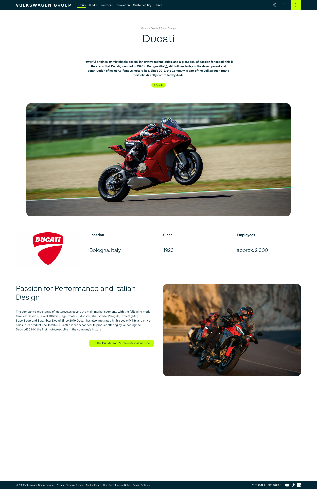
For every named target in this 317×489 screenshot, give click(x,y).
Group (81, 5)
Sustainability (142, 5)
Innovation (123, 5)
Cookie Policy (93, 485)
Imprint (50, 485)
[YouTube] (287, 485)
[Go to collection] (284, 5)
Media (93, 5)
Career (159, 5)
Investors (106, 5)
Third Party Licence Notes (117, 485)
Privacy (60, 485)
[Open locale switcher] (275, 5)
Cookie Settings (141, 485)
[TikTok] (293, 485)
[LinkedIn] (299, 485)
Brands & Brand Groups (163, 28)
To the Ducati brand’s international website (121, 343)
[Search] (296, 5)
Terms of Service (75, 485)
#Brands (158, 85)
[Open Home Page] (43, 5)
